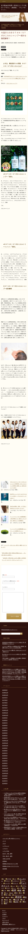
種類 (3, 897)
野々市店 (6, 901)
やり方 (14, 879)
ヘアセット (14, 888)
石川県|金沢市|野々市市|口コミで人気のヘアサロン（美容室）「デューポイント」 (13, 8)
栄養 (10, 895)
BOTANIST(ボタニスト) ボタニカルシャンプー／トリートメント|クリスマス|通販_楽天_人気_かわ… (14, 78)
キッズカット (15, 881)
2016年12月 (5, 710)
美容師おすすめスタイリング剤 (10, 863)
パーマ (4, 841)
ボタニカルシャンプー (11, 83)
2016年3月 (4, 733)
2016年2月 (4, 735)
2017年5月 (4, 702)
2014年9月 (4, 775)
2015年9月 (4, 748)
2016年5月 (4, 728)
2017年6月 (4, 700)
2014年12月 (5, 768)
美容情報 (3, 47)
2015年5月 (4, 758)
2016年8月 (4, 720)
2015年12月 (5, 740)
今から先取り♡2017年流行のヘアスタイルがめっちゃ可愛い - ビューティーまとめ (14, 679)
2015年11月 (5, 743)
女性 (16, 893)
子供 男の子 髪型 (7, 856)
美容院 (6, 899)
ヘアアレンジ (6, 846)
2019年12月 (5, 692)
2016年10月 (5, 715)
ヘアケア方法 (6, 851)
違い (11, 899)
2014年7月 (4, 781)
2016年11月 (5, 712)
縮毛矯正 (8, 897)
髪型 (6, 903)
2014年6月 (4, 783)
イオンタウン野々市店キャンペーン (11, 838)
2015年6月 (4, 755)
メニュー (4, 912)
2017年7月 (4, 697)
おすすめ (8, 879)
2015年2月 (4, 763)
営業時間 (11, 893)
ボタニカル (12, 545)
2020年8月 (4, 690)
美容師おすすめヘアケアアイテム (11, 866)
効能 (19, 890)
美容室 (19, 897)
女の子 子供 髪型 (7, 853)
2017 (3, 879)
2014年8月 (4, 778)
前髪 (9, 890)
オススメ (7, 881)
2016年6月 (4, 725)
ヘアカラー (5, 848)
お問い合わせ (5, 922)
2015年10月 (5, 745)
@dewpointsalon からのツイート (9, 629)
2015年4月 (4, 760)
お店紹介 (4, 914)
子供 (21, 893)
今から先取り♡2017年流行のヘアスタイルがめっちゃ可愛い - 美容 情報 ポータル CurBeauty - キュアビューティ (14, 672)
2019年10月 (5, 695)
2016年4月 (4, 730)
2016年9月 (4, 717)
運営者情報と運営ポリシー (8, 924)
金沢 (11, 901)
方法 (6, 895)
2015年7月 (4, 753)
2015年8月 (4, 750)
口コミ (6, 893)
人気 (24, 888)
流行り (17, 545)
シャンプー (6, 545)
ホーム (4, 910)
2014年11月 (5, 770)
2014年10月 (5, 773)
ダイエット (15, 883)
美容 (13, 897)
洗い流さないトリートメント (18, 895)
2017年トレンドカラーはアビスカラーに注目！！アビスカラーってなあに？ (18, 496)
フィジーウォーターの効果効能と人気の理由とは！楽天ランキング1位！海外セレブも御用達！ (18, 518)
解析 (21, 545)
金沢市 (16, 902)
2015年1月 (4, 765)
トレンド (13, 886)
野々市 (16, 900)
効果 (14, 890)
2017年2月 (4, 705)
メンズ (19, 888)
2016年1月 (4, 738)
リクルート (5, 916)
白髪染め (5, 861)
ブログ (4, 843)
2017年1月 (4, 707)
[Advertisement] (14, 225)
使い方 (4, 890)
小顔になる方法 (6, 858)
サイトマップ (5, 920)
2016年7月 (4, 723)
